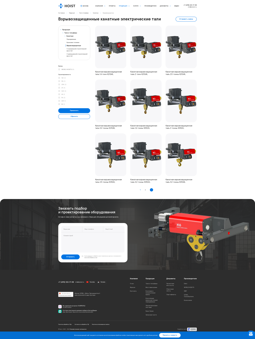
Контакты (133, 291)
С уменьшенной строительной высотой (77, 55)
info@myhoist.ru (192, 7)
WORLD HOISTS (68, 69)
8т (63, 104)
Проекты (112, 6)
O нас (132, 283)
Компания (99, 6)
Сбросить (74, 116)
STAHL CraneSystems (189, 295)
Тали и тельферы (84, 13)
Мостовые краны (151, 287)
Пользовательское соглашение (78, 329)
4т (63, 94)
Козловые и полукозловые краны (150, 292)
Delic (185, 283)
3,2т (64, 91)
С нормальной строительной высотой (76, 50)
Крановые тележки (73, 42)
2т (63, 88)
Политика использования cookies (100, 324)
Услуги (135, 6)
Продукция (123, 6)
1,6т (64, 78)
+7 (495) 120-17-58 (190, 5)
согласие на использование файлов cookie (111, 335)
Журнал (132, 287)
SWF (185, 291)
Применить (74, 110)
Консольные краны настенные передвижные (152, 300)
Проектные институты (170, 284)
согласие (89, 256)
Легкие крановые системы (151, 306)
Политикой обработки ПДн (90, 257)
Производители (150, 6)
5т (63, 97)
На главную (61, 13)
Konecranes (188, 300)
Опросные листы (170, 290)
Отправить (70, 257)
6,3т (64, 101)
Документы (164, 6)
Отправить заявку (186, 19)
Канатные (95, 13)
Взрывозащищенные (108, 13)
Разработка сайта (182, 329)
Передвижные (71, 39)
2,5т (64, 84)
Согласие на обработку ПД (82, 324)
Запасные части (151, 315)
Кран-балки (150, 311)
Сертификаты (171, 294)
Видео (176, 6)
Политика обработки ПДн (65, 324)
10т (63, 81)
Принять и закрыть (170, 335)
